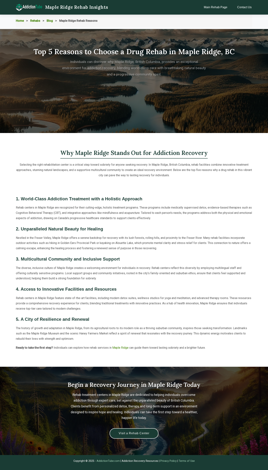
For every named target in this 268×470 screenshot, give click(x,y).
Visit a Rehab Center (134, 433)
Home (20, 20)
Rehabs (35, 20)
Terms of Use (187, 461)
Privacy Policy (168, 461)
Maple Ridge (120, 347)
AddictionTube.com (108, 461)
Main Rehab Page (215, 7)
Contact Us (244, 7)
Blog (50, 20)
